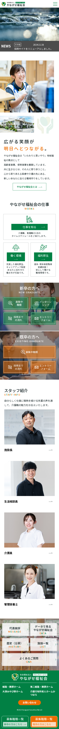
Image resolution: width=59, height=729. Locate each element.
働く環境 (15, 255)
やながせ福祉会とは (27, 186)
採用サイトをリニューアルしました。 (33, 48)
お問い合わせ (29, 702)
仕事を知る (29, 227)
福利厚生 (43, 255)
